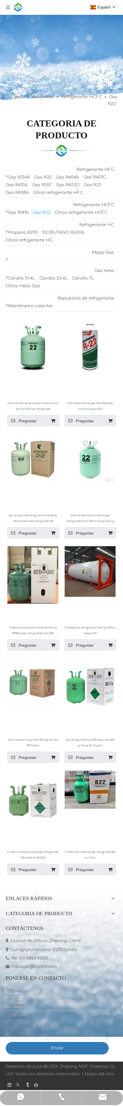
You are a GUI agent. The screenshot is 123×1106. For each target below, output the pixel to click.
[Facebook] (36, 1084)
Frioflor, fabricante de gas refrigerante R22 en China (90, 855)
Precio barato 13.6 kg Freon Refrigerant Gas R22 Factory (33, 743)
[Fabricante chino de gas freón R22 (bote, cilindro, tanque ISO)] (90, 347)
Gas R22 (41, 212)
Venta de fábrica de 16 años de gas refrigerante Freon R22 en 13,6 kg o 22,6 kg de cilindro (90, 519)
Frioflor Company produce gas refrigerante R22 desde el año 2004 (32, 855)
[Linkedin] (9, 1084)
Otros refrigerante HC (29, 240)
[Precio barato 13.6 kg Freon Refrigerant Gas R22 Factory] (32, 683)
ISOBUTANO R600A (63, 232)
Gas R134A (19, 177)
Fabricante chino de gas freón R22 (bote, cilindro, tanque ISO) (90, 406)
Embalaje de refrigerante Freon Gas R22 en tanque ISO (90, 630)
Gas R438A (17, 192)
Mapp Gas (103, 252)
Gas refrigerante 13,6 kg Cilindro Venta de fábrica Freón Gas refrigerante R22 (33, 518)
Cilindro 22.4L (53, 278)
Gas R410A (17, 185)
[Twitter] (18, 1084)
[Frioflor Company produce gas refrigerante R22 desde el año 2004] (32, 795)
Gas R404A (67, 177)
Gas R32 (43, 177)
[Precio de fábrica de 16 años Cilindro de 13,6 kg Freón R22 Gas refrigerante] (32, 347)
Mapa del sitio (99, 1074)
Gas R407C (95, 177)
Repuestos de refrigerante (85, 298)
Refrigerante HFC (95, 169)
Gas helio (104, 270)
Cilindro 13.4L (21, 278)
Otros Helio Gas (23, 286)
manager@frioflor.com (31, 966)
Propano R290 (23, 232)
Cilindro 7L (83, 278)
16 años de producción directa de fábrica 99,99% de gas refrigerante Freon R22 (33, 630)
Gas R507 (42, 185)
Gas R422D (68, 185)
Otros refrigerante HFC (58, 192)
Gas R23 (92, 185)
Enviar (57, 1048)
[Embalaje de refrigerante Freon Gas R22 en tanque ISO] (90, 571)
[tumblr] (27, 1084)
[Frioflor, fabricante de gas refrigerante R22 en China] (90, 789)
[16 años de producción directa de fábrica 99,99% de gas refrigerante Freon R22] (32, 575)
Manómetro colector (30, 306)
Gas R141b (18, 212)
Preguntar (28, 421)
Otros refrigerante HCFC (81, 212)
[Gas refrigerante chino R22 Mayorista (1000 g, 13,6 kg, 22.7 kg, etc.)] (90, 683)
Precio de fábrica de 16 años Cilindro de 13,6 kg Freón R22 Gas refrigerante (32, 406)
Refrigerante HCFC (93, 204)
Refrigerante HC (96, 224)
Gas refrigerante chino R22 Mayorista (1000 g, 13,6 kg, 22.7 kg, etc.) (90, 743)
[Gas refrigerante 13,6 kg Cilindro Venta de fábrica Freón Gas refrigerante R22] (32, 459)
